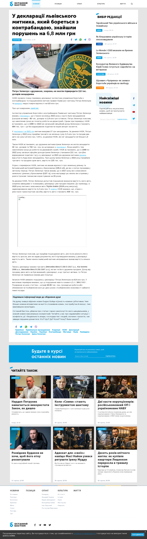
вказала (82, 155)
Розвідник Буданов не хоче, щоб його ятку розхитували (27, 456)
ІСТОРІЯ (100, 88)
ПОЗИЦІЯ (58, 4)
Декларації (74, 330)
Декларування (21, 332)
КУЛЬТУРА (101, 4)
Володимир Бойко (48, 503)
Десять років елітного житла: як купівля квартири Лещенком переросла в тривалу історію (114, 459)
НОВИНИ (36, 4)
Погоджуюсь (137, 535)
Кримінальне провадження (38, 330)
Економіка (13, 500)
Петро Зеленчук (22, 334)
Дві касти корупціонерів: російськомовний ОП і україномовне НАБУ (116, 405)
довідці (53, 189)
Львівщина (84, 332)
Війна (12, 505)
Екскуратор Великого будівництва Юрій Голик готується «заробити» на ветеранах (115, 67)
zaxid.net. (35, 108)
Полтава (13, 511)
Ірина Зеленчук (39, 334)
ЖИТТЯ (123, 4)
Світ (11, 514)
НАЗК (64, 330)
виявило (18, 103)
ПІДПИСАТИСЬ (122, 119)
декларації (25, 116)
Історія (60, 497)
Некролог (61, 505)
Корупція (56, 330)
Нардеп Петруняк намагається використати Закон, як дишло (30, 405)
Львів (75, 332)
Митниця (67, 332)
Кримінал (19, 330)
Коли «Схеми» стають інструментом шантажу (72, 403)
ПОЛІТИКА (16, 40)
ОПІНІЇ (79, 4)
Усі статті (61, 494)
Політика (15, 429)
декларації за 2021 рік (24, 131)
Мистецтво (62, 503)
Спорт (12, 508)
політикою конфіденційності (84, 533)
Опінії (57, 378)
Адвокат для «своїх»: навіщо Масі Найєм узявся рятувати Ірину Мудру (73, 456)
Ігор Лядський (47, 505)
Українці (43, 332)
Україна (33, 332)
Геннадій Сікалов (48, 497)
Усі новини (14, 494)
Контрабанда (55, 332)
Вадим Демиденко (48, 500)
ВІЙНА (99, 30)
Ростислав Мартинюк (50, 508)
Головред (45, 494)
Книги (60, 500)
